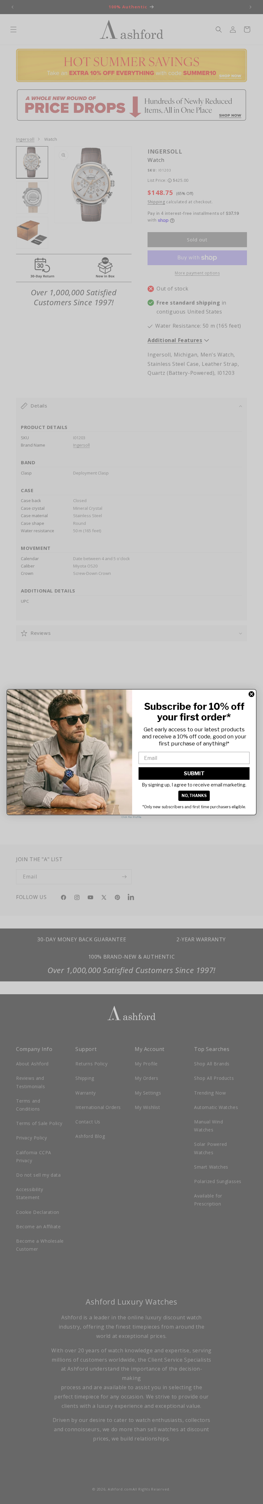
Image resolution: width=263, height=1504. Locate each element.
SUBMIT (194, 773)
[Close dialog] (251, 694)
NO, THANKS (194, 795)
